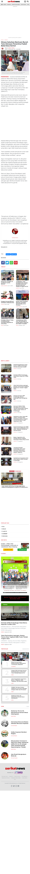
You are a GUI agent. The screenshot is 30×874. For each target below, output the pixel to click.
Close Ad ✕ (15, 6)
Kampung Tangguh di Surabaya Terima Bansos (7, 283)
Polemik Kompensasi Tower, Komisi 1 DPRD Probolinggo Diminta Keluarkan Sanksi (21, 366)
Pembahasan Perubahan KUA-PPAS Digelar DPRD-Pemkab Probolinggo (21, 459)
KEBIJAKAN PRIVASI (6, 777)
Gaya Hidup (23, 4)
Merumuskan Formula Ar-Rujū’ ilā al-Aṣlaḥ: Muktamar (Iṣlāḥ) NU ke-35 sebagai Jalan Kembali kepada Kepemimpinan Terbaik (19, 744)
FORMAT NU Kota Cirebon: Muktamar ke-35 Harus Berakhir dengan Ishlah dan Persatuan (19, 688)
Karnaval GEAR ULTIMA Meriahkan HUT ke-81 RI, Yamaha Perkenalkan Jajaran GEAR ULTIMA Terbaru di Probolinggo (21, 408)
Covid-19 (4, 531)
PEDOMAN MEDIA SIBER (16, 777)
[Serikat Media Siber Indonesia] (18, 772)
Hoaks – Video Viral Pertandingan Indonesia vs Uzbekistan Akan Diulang (9, 545)
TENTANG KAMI (5, 776)
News (4, 4)
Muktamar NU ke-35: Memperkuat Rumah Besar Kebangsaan (18, 697)
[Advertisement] (15, 22)
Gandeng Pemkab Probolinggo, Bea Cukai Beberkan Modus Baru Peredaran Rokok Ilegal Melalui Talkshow (19, 450)
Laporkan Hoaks (8, 549)
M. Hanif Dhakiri (14, 725)
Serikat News (11, 48)
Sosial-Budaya (4, 285)
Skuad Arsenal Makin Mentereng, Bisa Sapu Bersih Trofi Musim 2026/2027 (18, 663)
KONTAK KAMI (17, 776)
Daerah (9, 4)
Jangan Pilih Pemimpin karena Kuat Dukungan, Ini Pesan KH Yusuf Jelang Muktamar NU (18, 671)
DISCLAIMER (24, 777)
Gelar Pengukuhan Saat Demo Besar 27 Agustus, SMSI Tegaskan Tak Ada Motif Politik (19, 680)
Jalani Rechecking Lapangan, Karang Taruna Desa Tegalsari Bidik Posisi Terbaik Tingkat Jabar (21, 387)
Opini (12, 700)
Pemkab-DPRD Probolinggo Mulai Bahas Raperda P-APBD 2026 (21, 376)
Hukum (2, 304)
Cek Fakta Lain (22, 549)
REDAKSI (11, 776)
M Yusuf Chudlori (14, 757)
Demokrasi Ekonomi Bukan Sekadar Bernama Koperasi (19, 722)
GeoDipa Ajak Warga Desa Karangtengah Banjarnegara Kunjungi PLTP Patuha (13, 487)
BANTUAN (13, 254)
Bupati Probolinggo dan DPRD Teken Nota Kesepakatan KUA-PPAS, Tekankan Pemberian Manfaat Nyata (21, 428)
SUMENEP (4, 533)
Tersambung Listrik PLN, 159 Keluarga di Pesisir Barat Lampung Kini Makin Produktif (22, 321)
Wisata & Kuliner (16, 4)
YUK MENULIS (24, 776)
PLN (2, 526)
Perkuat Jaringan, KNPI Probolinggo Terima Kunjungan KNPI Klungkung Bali (20, 397)
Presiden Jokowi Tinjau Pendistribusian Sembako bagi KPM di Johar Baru (7, 321)
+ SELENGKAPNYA (25, 648)
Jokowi (3, 529)
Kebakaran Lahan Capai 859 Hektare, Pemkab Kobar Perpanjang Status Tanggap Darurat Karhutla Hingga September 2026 (21, 419)
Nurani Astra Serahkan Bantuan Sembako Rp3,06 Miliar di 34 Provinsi (22, 303)
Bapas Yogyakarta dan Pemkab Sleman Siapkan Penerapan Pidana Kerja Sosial (21, 438)
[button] (2, 479)
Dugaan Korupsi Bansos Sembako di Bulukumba (7, 302)
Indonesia (4, 536)
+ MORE (27, 706)
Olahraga (13, 666)
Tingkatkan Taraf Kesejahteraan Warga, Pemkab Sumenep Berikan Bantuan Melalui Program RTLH (22, 284)
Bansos (8, 254)
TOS (15, 779)
